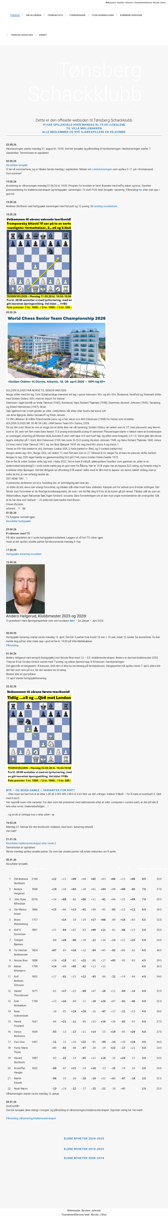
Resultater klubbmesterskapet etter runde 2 (31, 843)
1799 (35, 966)
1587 (35, 1058)
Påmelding (12, 645)
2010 (35, 899)
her (140, 189)
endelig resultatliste (105, 206)
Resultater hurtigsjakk (18, 521)
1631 (35, 1021)
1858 (35, 960)
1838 (35, 889)
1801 (35, 929)
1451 (35, 1042)
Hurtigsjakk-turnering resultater (24, 554)
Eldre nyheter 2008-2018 (84, 1158)
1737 (35, 919)
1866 (35, 909)
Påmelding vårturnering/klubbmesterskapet (31, 1118)
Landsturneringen (102, 169)
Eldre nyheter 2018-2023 (84, 1149)
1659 (35, 1031)
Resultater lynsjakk (17, 165)
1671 (35, 991)
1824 (35, 950)
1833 (35, 976)
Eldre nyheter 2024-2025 (84, 1138)
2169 (35, 879)
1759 (35, 1001)
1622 (35, 1068)
